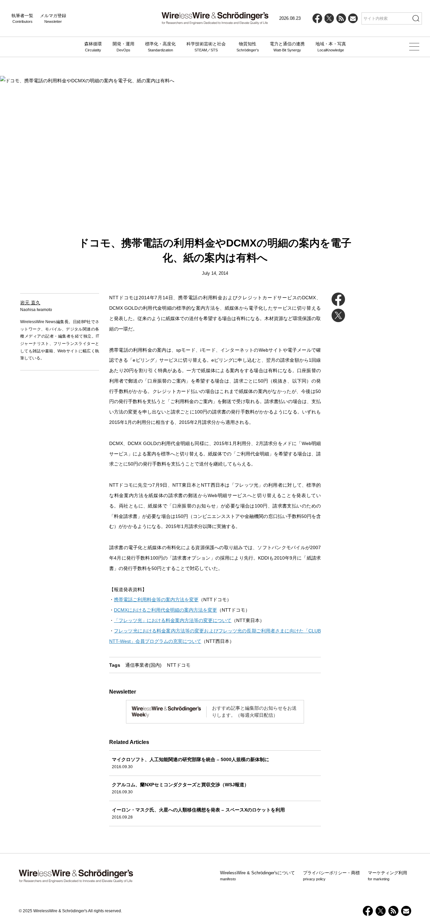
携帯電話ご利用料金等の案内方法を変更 (156, 599)
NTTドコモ (178, 665)
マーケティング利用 (387, 875)
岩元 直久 (30, 302)
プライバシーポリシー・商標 (331, 875)
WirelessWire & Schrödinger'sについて (257, 875)
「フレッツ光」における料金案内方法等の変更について (172, 620)
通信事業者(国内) (143, 665)
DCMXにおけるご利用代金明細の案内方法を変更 (165, 610)
